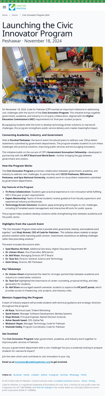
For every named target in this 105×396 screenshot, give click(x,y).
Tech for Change (44, 387)
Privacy (92, 381)
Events (15, 15)
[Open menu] (4, 7)
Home (5, 15)
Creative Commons (63, 381)
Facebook (17, 374)
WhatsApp (74, 374)
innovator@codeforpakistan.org (32, 361)
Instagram (54, 374)
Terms (84, 381)
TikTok (83, 374)
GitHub (44, 374)
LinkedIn (35, 374)
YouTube (64, 374)
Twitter (26, 374)
